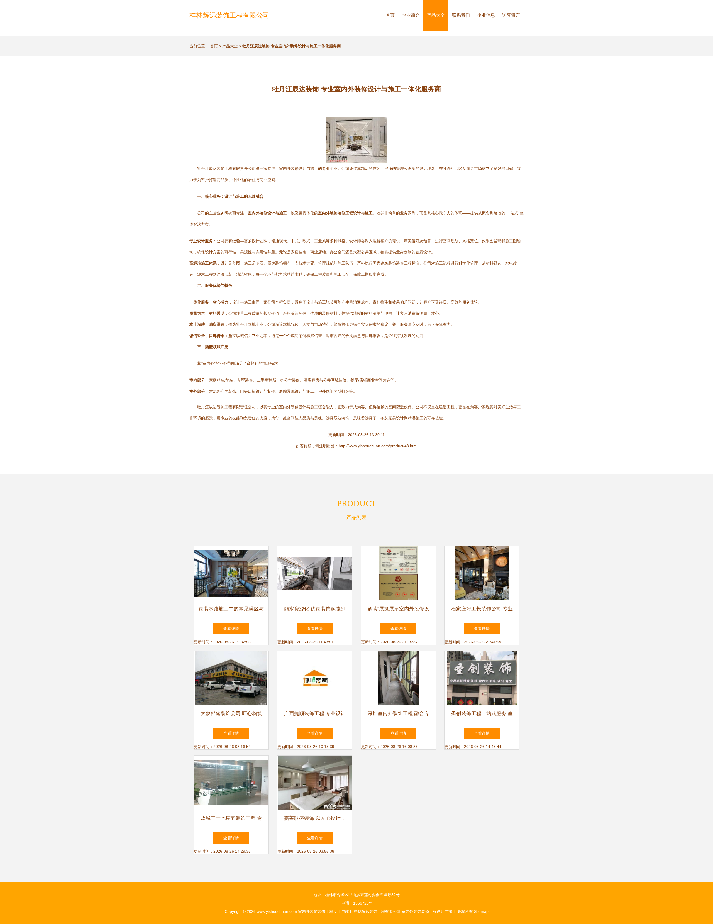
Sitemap (481, 911)
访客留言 (511, 15)
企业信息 (486, 15)
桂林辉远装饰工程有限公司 (229, 15)
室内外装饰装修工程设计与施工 (325, 911)
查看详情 (231, 628)
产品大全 (436, 15)
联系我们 (461, 15)
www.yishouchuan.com (277, 911)
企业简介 (411, 15)
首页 (390, 15)
